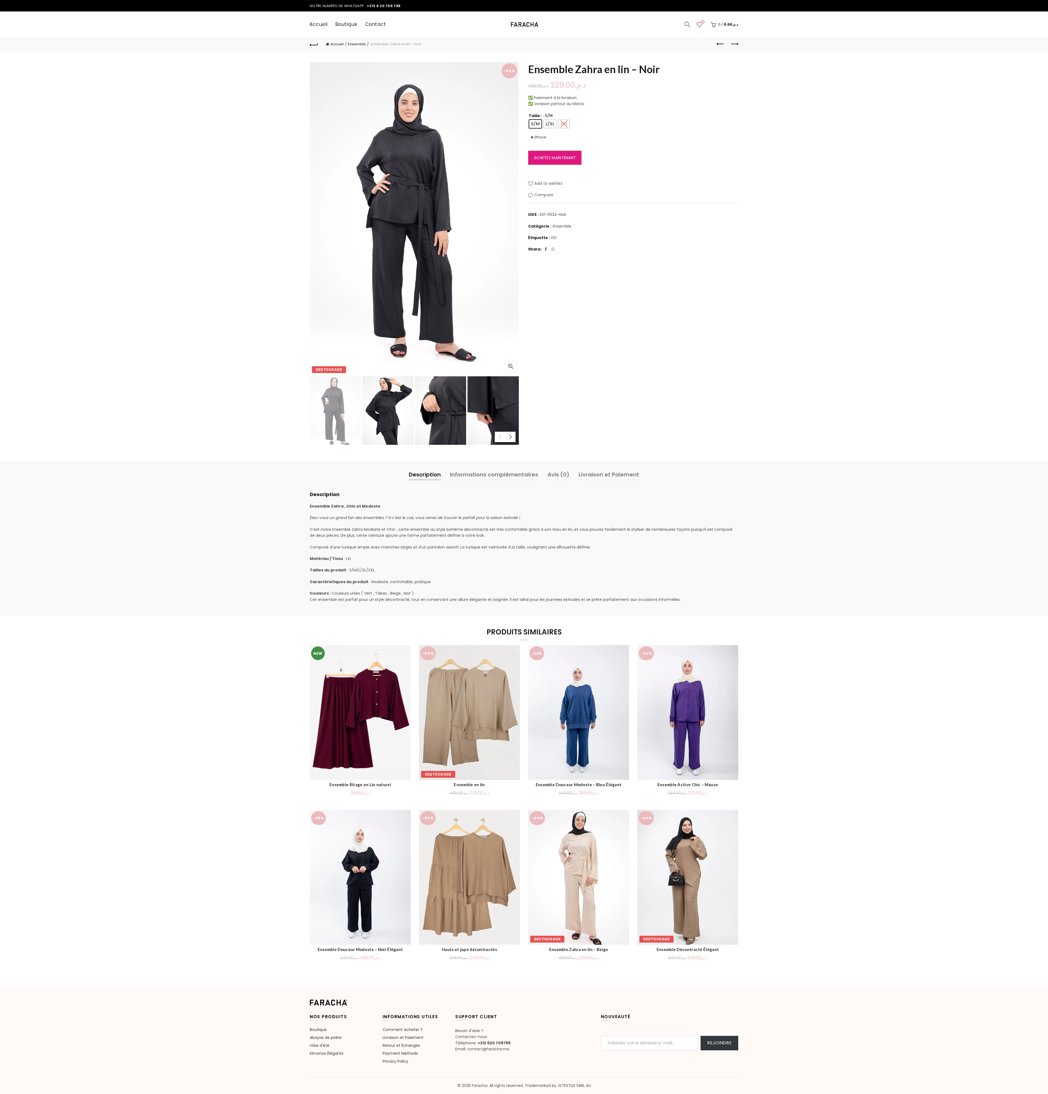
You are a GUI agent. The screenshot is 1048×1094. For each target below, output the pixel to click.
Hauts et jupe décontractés (469, 949)
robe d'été (319, 1045)
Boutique (346, 24)
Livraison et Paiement (609, 474)
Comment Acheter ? (402, 1029)
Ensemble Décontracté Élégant (688, 949)
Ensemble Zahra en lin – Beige (578, 949)
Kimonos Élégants (326, 1053)
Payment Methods (400, 1053)
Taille (534, 115)
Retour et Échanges (401, 1045)
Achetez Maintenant (555, 157)
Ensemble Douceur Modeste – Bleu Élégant (579, 784)
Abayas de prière (326, 1037)
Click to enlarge (510, 366)
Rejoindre (719, 1043)
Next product (734, 44)
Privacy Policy (395, 1061)
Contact (375, 24)
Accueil (318, 24)
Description (425, 474)
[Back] (314, 44)
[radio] (535, 124)
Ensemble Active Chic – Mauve (687, 784)
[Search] (687, 24)
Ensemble (357, 44)
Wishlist (703, 22)
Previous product (720, 44)
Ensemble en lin (469, 784)
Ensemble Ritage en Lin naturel (360, 784)
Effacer (540, 137)
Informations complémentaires (494, 474)
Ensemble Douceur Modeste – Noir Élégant (360, 949)
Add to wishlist (548, 183)
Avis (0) (558, 474)
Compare (543, 195)
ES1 (553, 237)
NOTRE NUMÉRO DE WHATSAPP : (355, 5)
